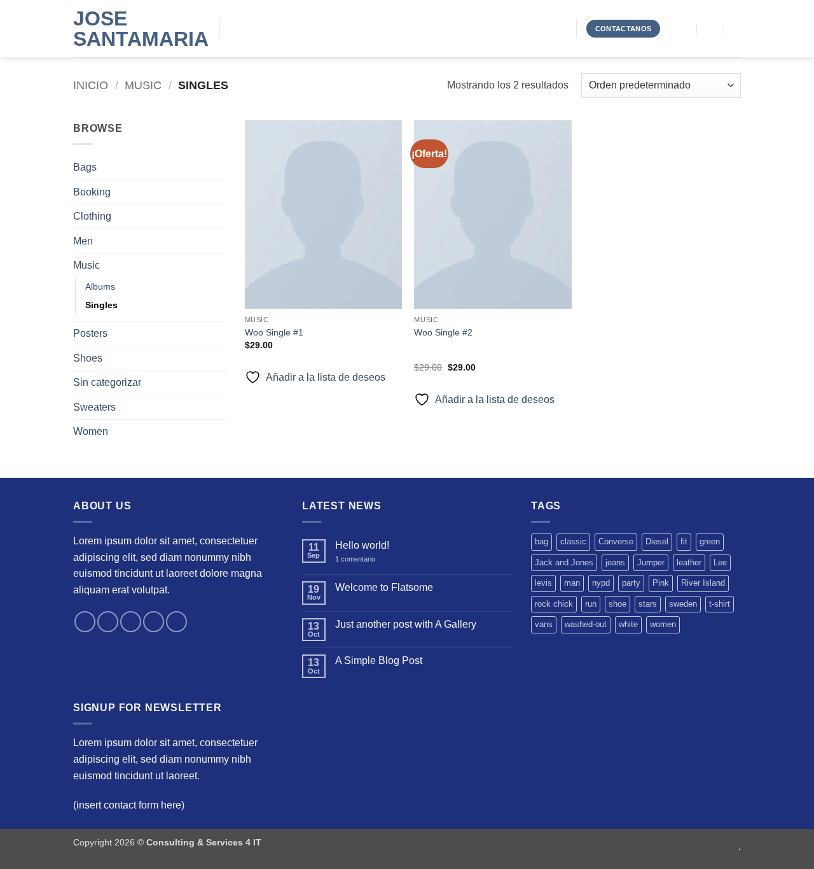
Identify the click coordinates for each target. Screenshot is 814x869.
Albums (100, 286)
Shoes (87, 358)
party (631, 583)
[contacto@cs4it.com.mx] (684, 28)
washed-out (586, 624)
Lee (720, 562)
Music (143, 85)
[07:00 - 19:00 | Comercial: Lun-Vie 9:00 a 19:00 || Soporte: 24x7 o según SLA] (710, 28)
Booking (92, 192)
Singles (101, 305)
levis (543, 583)
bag (541, 541)
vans (544, 624)
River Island (703, 583)
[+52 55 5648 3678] (735, 28)
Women (90, 431)
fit (683, 541)
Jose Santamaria (136, 28)
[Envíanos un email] (153, 621)
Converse (615, 541)
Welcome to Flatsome (384, 587)
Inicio (90, 85)
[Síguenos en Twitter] (130, 621)
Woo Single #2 (443, 332)
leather (689, 562)
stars (647, 604)
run (591, 604)
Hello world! (362, 545)
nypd (601, 583)
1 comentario (364, 559)
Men (83, 241)
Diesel (656, 541)
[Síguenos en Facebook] (84, 621)
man (572, 583)
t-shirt (719, 604)
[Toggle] (218, 216)
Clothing (92, 216)
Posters (90, 333)
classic (573, 541)
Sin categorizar (107, 382)
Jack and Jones (564, 562)
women (663, 624)
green (710, 541)
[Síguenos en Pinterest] (176, 621)
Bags (85, 167)
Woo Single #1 (274, 332)
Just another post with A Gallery (405, 624)
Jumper (651, 562)
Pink (660, 583)
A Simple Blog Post (378, 660)
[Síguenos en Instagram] (107, 621)
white (628, 624)
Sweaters (94, 407)
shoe (617, 604)
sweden (683, 604)
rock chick (554, 604)
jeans (615, 562)
